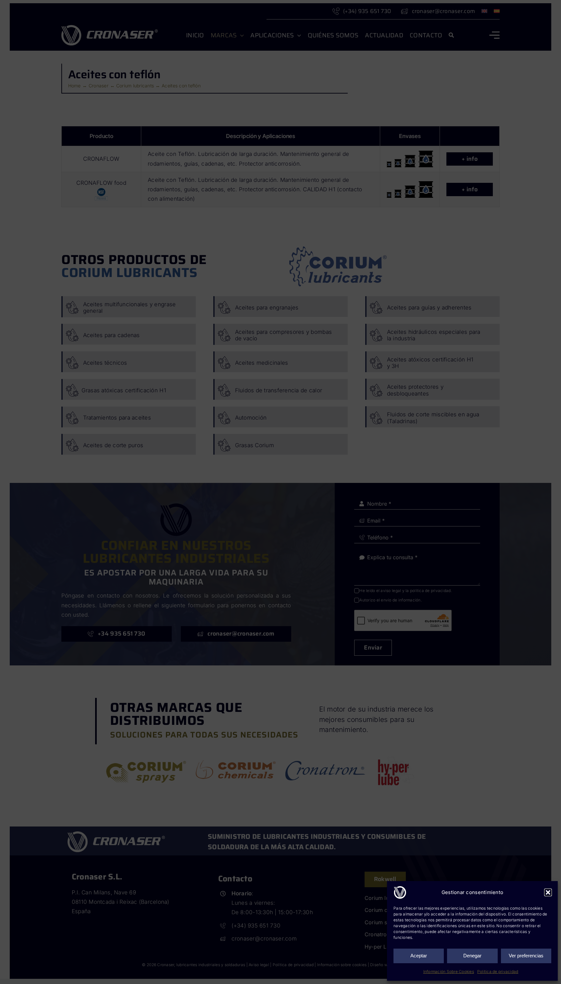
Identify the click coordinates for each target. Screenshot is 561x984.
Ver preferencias (526, 955)
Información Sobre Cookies (448, 971)
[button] (548, 892)
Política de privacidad (497, 971)
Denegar (472, 955)
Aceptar (418, 955)
